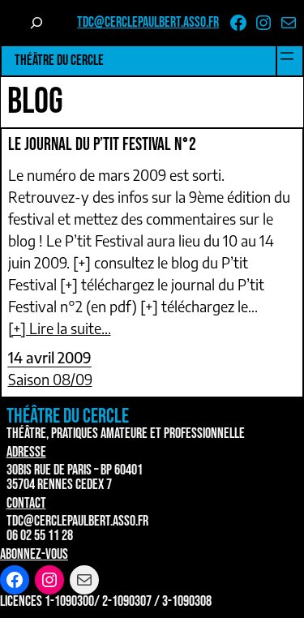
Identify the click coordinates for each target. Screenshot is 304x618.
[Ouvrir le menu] (287, 56)
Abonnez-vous (34, 554)
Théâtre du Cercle (59, 60)
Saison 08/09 (50, 379)
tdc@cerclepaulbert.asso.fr (148, 22)
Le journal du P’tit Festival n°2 (102, 145)
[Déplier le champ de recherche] (37, 23)
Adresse (26, 452)
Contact (26, 503)
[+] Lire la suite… (59, 328)
